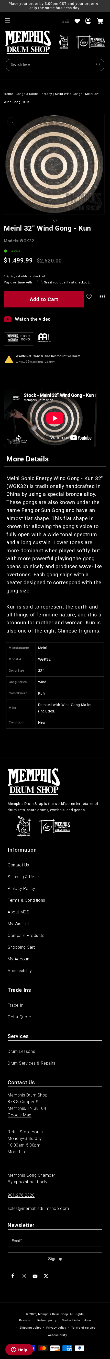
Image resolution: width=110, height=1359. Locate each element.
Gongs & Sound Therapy (34, 94)
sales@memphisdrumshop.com (38, 1208)
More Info (17, 1151)
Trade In (16, 1005)
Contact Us (18, 865)
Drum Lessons (21, 1051)
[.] (101, 300)
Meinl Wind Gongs (69, 94)
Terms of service (83, 1327)
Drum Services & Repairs (32, 1063)
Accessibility (20, 970)
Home (8, 94)
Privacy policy (56, 1327)
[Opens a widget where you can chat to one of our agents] (19, 1350)
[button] (7, 20)
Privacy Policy (21, 888)
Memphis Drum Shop (53, 1314)
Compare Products (26, 935)
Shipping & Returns (26, 876)
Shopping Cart (21, 947)
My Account (19, 959)
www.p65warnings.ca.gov (35, 361)
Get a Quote (19, 1017)
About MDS (18, 912)
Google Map (19, 1115)
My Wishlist (18, 923)
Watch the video (33, 319)
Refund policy (47, 1320)
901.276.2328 (21, 1195)
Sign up (55, 1259)
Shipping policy (30, 1327)
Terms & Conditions (26, 900)
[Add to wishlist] (77, 21)
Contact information (76, 1320)
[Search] (98, 64)
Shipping (10, 276)
